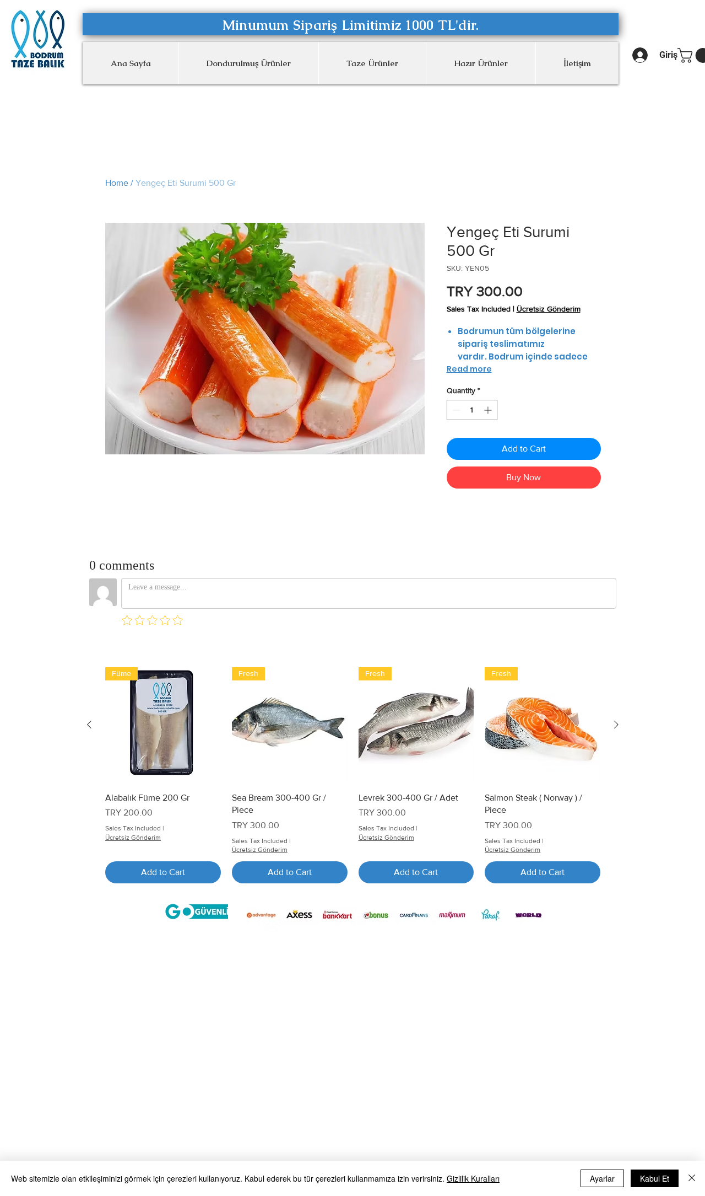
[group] (353, 775)
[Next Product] (616, 724)
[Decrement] (455, 410)
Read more (469, 368)
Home (116, 182)
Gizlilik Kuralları (473, 1178)
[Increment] (489, 410)
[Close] (691, 1178)
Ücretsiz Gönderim (549, 308)
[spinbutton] (472, 410)
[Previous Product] (89, 724)
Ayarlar (602, 1178)
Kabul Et (654, 1178)
